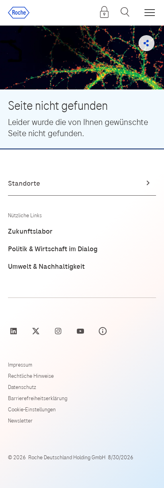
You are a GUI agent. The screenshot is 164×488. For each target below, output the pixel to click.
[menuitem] (104, 12)
